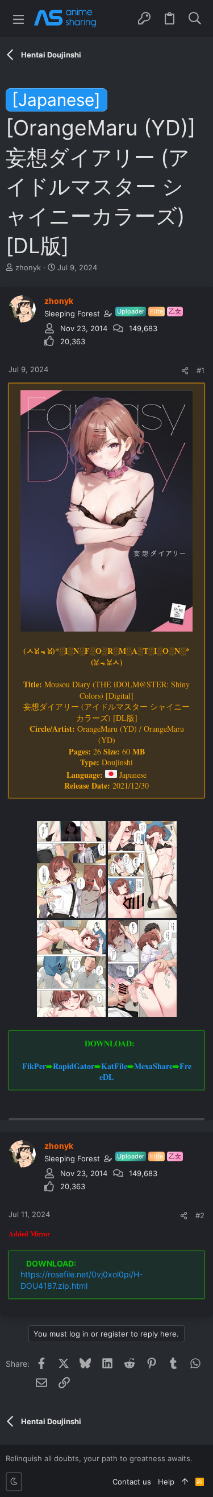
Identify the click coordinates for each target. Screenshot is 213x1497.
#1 (200, 370)
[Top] (185, 1481)
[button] (18, 18)
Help (166, 1481)
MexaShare (153, 1066)
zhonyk (28, 267)
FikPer (34, 1066)
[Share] (185, 370)
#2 (199, 1215)
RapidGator (73, 1066)
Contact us (131, 1481)
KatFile (114, 1066)
